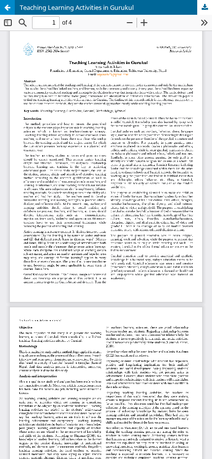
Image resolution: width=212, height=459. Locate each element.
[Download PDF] (204, 7)
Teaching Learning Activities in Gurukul (77, 7)
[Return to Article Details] (7, 7)
